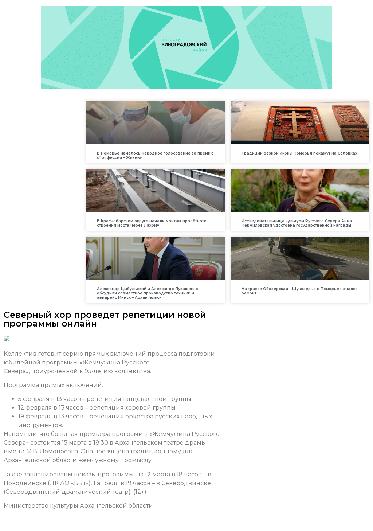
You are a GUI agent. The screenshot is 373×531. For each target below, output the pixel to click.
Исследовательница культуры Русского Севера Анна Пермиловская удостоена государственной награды (297, 223)
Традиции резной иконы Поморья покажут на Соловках (299, 153)
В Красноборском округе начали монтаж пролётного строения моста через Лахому (152, 223)
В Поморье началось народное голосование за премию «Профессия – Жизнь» (155, 155)
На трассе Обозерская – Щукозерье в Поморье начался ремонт (300, 291)
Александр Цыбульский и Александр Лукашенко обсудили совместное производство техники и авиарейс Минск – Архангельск (147, 293)
